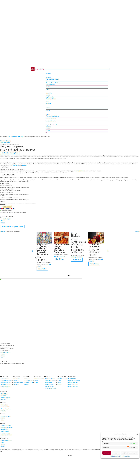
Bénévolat (3, 399)
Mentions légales (126, 456)
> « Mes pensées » (5, 407)
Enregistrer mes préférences (129, 453)
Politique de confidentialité (115, 456)
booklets (24, 165)
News (47, 101)
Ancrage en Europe (72, 384)
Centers (48, 128)
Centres (3, 444)
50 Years (48, 86)
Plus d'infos (42, 269)
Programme (14, 136)
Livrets (2, 418)
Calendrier (3, 395)
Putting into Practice (51, 98)
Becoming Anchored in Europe (53, 82)
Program (48, 89)
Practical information (51, 121)
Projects (48, 114)
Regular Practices (50, 97)
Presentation (49, 93)
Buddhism (48, 73)
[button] (137, 434)
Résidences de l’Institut (6, 435)
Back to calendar (7, 139)
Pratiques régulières (5, 397)
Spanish (3, 222)
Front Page (20, 136)
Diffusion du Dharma (6, 425)
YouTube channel (14, 165)
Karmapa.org (4, 405)
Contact (48, 130)
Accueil (8, 136)
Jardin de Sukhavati (5, 433)
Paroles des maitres (5, 416)
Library (47, 107)
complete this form (80, 171)
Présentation (4, 393)
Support (48, 110)
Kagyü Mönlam (4, 429)
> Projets (3, 410)
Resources (48, 103)
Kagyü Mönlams (78, 243)
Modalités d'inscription (10, 153)
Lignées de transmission (74, 380)
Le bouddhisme (72, 378)
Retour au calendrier (9, 229)
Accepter (106, 453)
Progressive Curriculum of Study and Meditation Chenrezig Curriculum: (43, 252)
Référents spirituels (73, 382)
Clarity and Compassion (94, 249)
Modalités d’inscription (6, 440)
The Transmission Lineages (52, 79)
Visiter (2, 442)
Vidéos (2, 420)
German (3, 220)
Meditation (8, 141)
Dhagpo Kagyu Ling (50, 84)
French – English (7, 219)
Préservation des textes (6, 427)
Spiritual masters (50, 81)
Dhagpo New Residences (53, 116)
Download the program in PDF (12, 227)
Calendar (48, 95)
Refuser (116, 453)
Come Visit (48, 126)
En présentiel (3, 142)
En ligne (8, 142)
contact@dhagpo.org (5, 352)
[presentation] (32, 250)
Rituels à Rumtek (5, 431)
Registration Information (52, 125)
